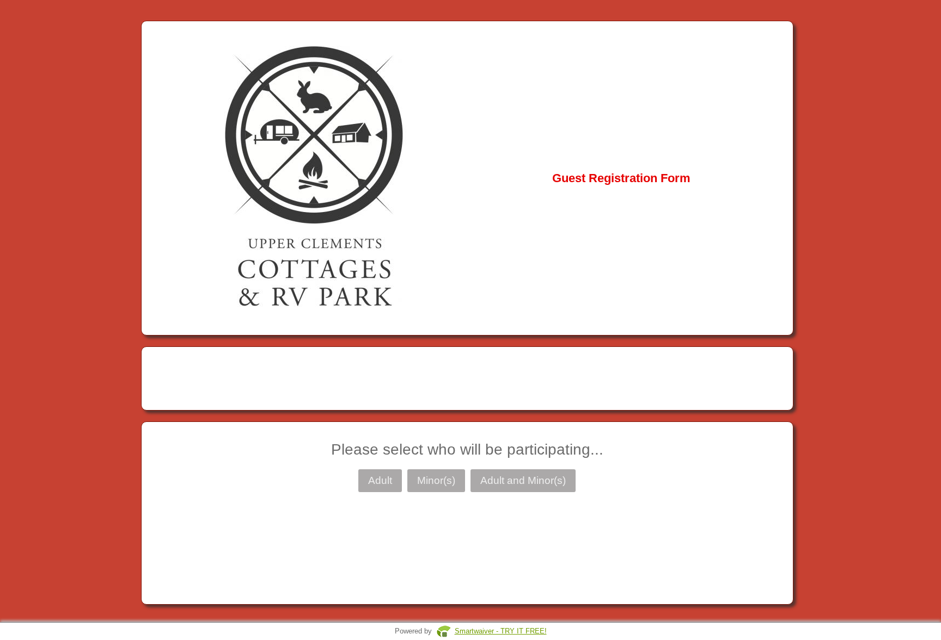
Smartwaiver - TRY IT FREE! (501, 631)
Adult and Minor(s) (523, 480)
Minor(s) (436, 480)
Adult (380, 480)
